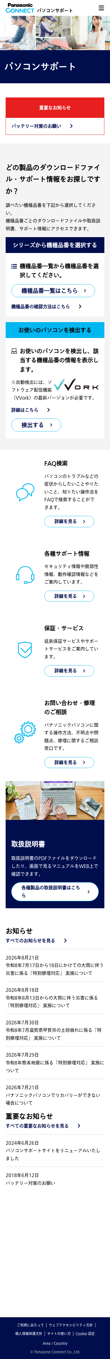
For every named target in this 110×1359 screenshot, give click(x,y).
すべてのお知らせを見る (30, 940)
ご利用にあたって (30, 1325)
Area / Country (55, 1343)
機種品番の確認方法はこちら (40, 306)
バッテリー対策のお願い (36, 126)
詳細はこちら (24, 410)
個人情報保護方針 (28, 1333)
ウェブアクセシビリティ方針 (71, 1325)
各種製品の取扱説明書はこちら (50, 891)
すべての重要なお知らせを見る (37, 1126)
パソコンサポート (55, 10)
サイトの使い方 (59, 1333)
